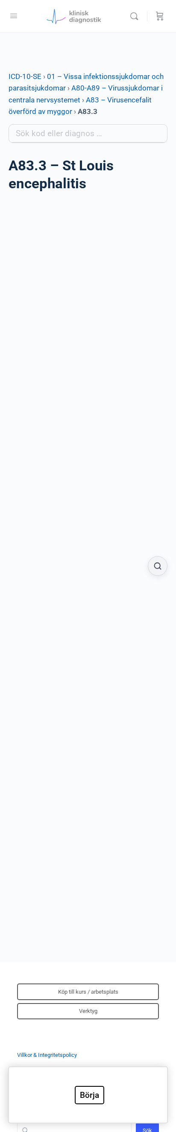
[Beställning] (159, 16)
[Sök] (136, 16)
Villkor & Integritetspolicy (47, 1055)
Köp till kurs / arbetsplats (88, 992)
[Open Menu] (14, 15)
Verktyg (88, 1011)
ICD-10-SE (25, 76)
